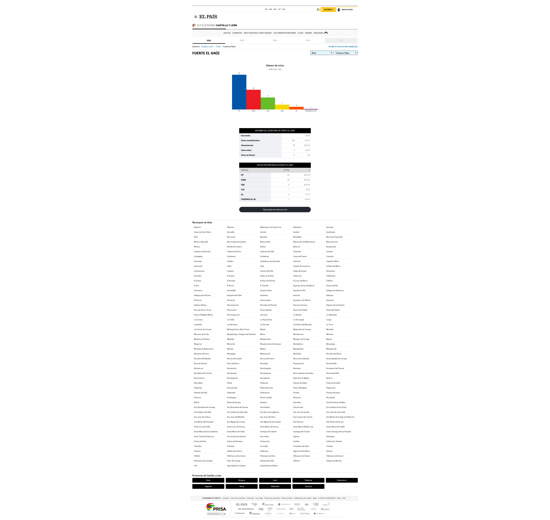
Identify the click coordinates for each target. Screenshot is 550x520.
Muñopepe (231, 354)
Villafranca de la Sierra (236, 456)
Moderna (253, 513)
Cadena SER (296, 504)
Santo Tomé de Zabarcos (204, 436)
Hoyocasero (232, 310)
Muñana (230, 349)
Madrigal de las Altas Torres (238, 329)
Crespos (230, 271)
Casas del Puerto (300, 256)
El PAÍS (241, 504)
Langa (328, 320)
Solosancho (265, 441)
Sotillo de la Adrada (334, 441)
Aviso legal (259, 498)
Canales (329, 251)
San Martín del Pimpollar (204, 422)
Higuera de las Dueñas (335, 305)
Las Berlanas (232, 324)
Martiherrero (298, 334)
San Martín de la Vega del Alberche (340, 417)
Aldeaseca (297, 227)
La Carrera (198, 320)
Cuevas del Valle (266, 271)
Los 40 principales (255, 504)
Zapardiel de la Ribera (269, 466)
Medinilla (230, 339)
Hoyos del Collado (300, 310)
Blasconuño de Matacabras (304, 242)
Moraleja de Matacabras (203, 349)
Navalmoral (231, 368)
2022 (209, 40)
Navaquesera (265, 373)
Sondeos (308, 33)
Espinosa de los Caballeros (304, 286)
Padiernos (264, 383)
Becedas (263, 237)
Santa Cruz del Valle (202, 427)
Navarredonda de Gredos (303, 373)
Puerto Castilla (266, 397)
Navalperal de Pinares (335, 368)
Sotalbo (296, 441)
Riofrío (196, 402)
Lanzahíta (198, 324)
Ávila (196, 237)
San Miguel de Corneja (236, 422)
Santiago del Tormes (301, 432)
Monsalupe (330, 344)
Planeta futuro (312, 509)
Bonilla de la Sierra (234, 247)
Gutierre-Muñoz (200, 305)
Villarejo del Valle (267, 461)
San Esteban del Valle (202, 412)
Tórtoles (329, 446)
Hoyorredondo (266, 310)
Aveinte (296, 232)
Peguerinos (330, 388)
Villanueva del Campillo (203, 461)
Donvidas (197, 276)
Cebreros (297, 261)
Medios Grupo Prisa (216, 514)
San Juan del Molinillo (235, 417)
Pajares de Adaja (300, 383)
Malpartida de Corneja (302, 329)
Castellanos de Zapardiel (270, 261)
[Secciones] (195, 16)
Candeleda (198, 256)
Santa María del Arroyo (269, 427)
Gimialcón (231, 300)
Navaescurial (298, 363)
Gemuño (296, 295)
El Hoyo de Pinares (267, 281)
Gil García (198, 300)
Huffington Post (245, 509)
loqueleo (304, 513)
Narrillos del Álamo (334, 354)
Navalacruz (198, 368)
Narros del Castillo (234, 359)
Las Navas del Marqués (302, 324)
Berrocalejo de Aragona (236, 242)
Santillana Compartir (284, 504)
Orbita (229, 383)
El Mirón (329, 281)
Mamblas (330, 329)
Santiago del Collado (268, 432)
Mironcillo (231, 344)
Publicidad (250, 498)
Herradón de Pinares (268, 305)
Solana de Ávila (200, 441)
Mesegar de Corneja (301, 339)
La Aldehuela (331, 315)
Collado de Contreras (301, 266)
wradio (269, 509)
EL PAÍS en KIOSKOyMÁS (326, 498)
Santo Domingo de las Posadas (338, 432)
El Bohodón (330, 276)
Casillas (230, 261)
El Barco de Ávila (267, 276)
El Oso (196, 286)
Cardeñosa (264, 256)
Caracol (325, 504)
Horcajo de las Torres (202, 310)
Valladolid (275, 486)
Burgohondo (331, 247)
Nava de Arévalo (200, 363)
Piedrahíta (231, 393)
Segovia (208, 486)
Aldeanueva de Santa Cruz (270, 227)
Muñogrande (331, 349)
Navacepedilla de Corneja (336, 359)
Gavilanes (264, 295)
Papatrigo (198, 388)
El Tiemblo (264, 286)
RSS (344, 498)
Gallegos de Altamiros (335, 290)
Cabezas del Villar (267, 251)
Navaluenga (232, 373)
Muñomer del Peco (201, 354)
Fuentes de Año (299, 290)
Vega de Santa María (301, 451)
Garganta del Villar (234, 295)
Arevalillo (230, 232)
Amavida (329, 227)
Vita (195, 466)
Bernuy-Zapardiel (201, 242)
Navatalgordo (232, 378)
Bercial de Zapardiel (334, 237)
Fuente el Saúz (266, 290)
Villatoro (296, 461)
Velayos (329, 451)
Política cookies (286, 498)
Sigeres (296, 436)
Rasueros (297, 397)
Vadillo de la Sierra (234, 451)
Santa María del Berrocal (303, 427)
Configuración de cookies (302, 498)
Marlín (262, 334)
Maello (262, 329)
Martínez (329, 334)
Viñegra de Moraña (334, 461)
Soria (241, 486)
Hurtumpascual (233, 315)
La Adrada (297, 315)
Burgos (241, 480)
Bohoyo (197, 247)
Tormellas (264, 446)
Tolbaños (230, 446)
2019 (242, 40)
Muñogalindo (298, 349)
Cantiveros (231, 256)
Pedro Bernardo (266, 388)
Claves (300, 33)
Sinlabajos (330, 436)
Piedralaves (265, 393)
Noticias (227, 33)
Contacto (226, 498)
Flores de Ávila (332, 286)
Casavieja (198, 261)
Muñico (263, 349)
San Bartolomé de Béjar (335, 402)
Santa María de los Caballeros (206, 432)
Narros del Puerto (267, 359)
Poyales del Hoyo (333, 393)
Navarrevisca (199, 378)
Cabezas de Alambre (202, 251)
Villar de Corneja (233, 461)
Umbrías (197, 451)
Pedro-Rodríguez (300, 388)
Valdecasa (264, 451)
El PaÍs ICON (280, 513)
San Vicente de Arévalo (236, 436)
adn (314, 504)
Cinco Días (280, 509)
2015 (275, 40)
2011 (308, 40)
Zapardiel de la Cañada (236, 466)
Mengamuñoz (265, 339)
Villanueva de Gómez (301, 456)
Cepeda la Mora (332, 261)
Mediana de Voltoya (202, 339)
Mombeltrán (298, 344)
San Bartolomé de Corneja (204, 407)
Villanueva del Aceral (334, 456)
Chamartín (198, 266)
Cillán (229, 266)
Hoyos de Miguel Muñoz (203, 315)
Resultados (319, 33)
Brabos (263, 247)
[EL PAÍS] (208, 16)
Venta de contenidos (238, 498)
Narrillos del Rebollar (202, 359)
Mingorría (198, 344)
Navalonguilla (265, 368)
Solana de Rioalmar (235, 441)
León (275, 480)
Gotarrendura (265, 300)
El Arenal (230, 276)
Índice (339, 498)
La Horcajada (298, 320)
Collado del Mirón (333, 266)
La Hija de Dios (266, 320)
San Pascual (298, 422)
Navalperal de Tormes (203, 373)
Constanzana (199, 271)
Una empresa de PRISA (216, 507)
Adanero (197, 227)
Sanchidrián (265, 407)
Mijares (329, 339)
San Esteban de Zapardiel (237, 412)
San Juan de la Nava (202, 417)
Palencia (308, 480)
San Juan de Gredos (301, 412)
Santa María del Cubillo (335, 427)
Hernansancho (233, 305)
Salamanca (341, 480)
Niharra (329, 378)
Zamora (308, 486)
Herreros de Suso (300, 305)
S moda (292, 513)
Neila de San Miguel (301, 378)
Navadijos (264, 363)
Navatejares (265, 378)
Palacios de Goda (333, 383)
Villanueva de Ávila (267, 456)
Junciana (264, 315)
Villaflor (197, 456)
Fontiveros (198, 290)
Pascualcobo (232, 388)
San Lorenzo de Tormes (302, 417)
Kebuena (323, 509)
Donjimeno (330, 271)
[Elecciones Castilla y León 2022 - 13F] (215, 25)
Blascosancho (332, 242)
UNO (261, 509)
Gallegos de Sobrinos (202, 295)
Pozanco (197, 397)
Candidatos (237, 33)
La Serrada (264, 324)
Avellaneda (330, 232)
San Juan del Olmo (267, 417)
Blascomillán (265, 242)
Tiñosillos (198, 446)
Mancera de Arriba (201, 334)
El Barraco (297, 276)
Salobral (263, 402)
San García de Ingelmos (269, 412)
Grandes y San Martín (301, 300)
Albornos (230, 227)
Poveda (296, 393)
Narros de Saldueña (301, 359)
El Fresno (197, 281)
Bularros (296, 247)
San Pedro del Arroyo (334, 422)
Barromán (231, 237)
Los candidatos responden (284, 33)
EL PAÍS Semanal (302, 509)
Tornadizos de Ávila (301, 446)
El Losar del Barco (300, 281)
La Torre (329, 324)
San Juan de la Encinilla (335, 412)
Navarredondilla (332, 373)
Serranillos (264, 436)
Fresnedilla (231, 290)
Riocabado (330, 397)
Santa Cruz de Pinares (236, 427)
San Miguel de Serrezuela (270, 422)
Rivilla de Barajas (234, 402)
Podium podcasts (268, 513)
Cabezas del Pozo (234, 251)
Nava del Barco (233, 363)
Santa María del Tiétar (236, 432)
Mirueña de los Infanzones (270, 344)
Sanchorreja (298, 407)
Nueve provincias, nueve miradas (258, 33)
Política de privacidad (272, 498)
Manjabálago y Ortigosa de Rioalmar (241, 334)
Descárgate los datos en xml (275, 209)
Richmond (239, 513)
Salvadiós (297, 402)
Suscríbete (328, 10)
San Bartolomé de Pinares (237, 407)
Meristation (318, 513)
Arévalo (263, 232)
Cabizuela (297, 251)
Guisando (330, 300)
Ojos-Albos (198, 383)
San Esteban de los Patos (336, 407)
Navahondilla (331, 363)
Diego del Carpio (300, 271)
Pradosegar (231, 397)
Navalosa (297, 368)
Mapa (315, 498)
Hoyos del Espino (333, 310)
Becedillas (297, 237)
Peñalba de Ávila (200, 393)
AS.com (305, 504)
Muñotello (297, 354)
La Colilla (230, 320)
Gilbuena (329, 295)
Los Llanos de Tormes (203, 329)
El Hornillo (231, 281)
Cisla (262, 266)
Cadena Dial (291, 509)
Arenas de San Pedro (202, 232)
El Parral (230, 286)
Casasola (330, 256)
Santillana (269, 504)
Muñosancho (265, 354)
